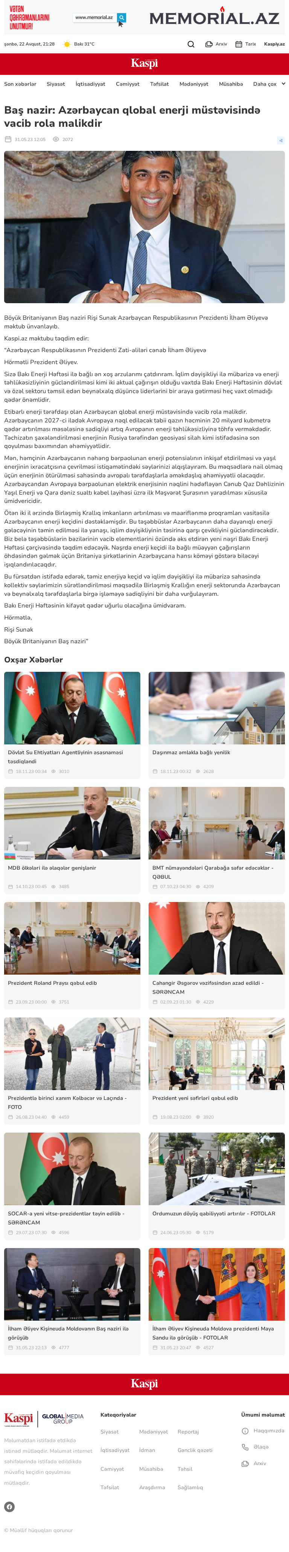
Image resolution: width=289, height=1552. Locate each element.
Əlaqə (260, 1446)
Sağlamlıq (190, 1487)
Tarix (250, 44)
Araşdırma (152, 1487)
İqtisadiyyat (90, 84)
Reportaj (188, 1431)
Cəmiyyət (128, 84)
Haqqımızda (268, 1430)
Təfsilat (159, 84)
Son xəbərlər (20, 84)
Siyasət (56, 84)
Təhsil (185, 1469)
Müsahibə (231, 84)
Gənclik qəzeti (195, 1450)
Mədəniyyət (193, 84)
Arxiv (221, 44)
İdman (147, 1450)
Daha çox (265, 84)
